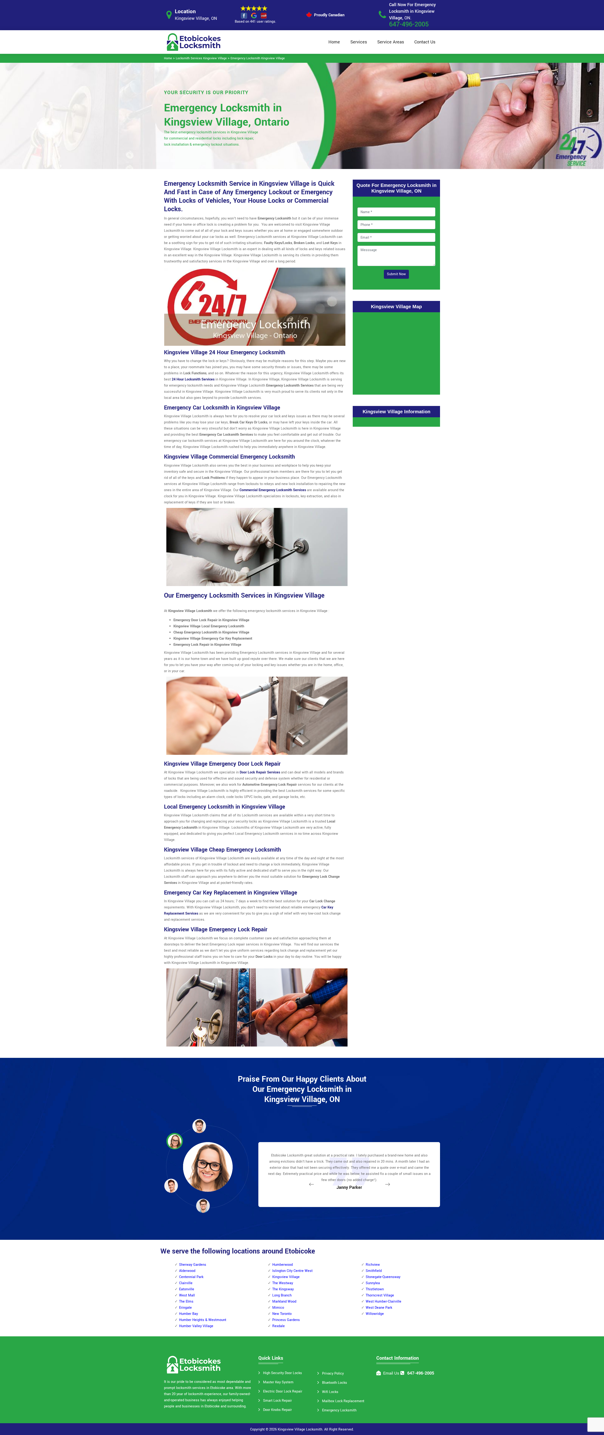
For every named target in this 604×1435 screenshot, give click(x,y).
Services (358, 42)
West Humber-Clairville (383, 1301)
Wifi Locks (330, 1391)
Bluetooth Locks (334, 1382)
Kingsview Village (286, 1277)
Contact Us (424, 42)
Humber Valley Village (196, 1326)
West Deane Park (379, 1307)
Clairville (186, 1283)
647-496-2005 (409, 24)
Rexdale (278, 1326)
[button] (203, 1205)
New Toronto (282, 1313)
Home (334, 42)
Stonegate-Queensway (383, 1277)
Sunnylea (373, 1283)
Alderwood (187, 1270)
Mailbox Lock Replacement (343, 1401)
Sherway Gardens (192, 1264)
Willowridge (375, 1313)
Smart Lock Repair (277, 1400)
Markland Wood (284, 1301)
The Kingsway (283, 1289)
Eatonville (186, 1289)
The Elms (186, 1301)
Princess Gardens (286, 1319)
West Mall (187, 1295)
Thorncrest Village (380, 1295)
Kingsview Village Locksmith (300, 1429)
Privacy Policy (333, 1373)
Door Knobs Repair (277, 1409)
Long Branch (282, 1295)
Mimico (278, 1307)
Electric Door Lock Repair (282, 1391)
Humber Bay (188, 1313)
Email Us (391, 1373)
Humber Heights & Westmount (202, 1319)
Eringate (185, 1307)
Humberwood (282, 1264)
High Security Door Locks (282, 1373)
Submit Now (396, 274)
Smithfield (374, 1270)
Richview (373, 1264)
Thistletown (375, 1289)
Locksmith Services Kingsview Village (201, 58)
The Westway (282, 1283)
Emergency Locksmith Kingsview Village (258, 58)
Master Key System (278, 1382)
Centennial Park (191, 1277)
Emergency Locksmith (339, 1410)
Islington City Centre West (292, 1270)
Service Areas (390, 42)
